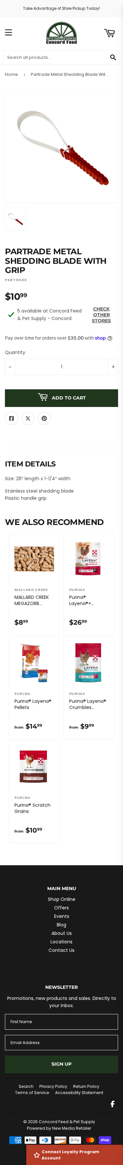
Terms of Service (32, 1092)
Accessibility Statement (79, 1092)
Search (26, 1086)
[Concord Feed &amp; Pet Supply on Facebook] (113, 1105)
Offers (61, 907)
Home (11, 74)
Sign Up (61, 1064)
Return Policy (86, 1086)
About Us (61, 933)
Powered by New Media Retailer (59, 1128)
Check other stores (101, 315)
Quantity (15, 352)
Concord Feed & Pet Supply (67, 1121)
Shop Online (61, 899)
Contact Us (61, 950)
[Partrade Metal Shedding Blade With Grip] (15, 218)
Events (61, 916)
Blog (61, 924)
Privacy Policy (53, 1086)
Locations (61, 941)
